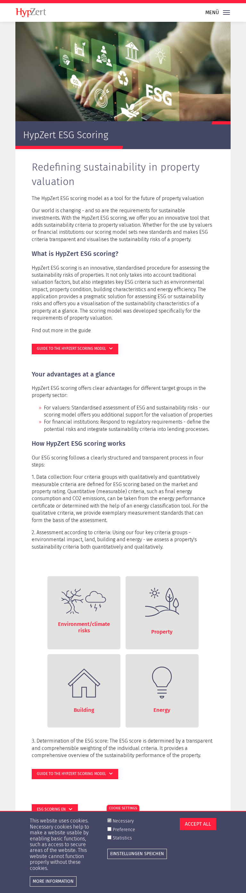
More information (53, 881)
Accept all (198, 824)
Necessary (123, 821)
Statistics (122, 838)
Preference (124, 829)
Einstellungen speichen (137, 853)
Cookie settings (123, 808)
